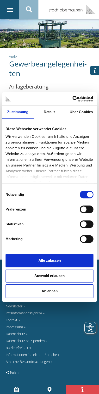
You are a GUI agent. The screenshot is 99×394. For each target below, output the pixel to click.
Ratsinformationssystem (24, 313)
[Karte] (49, 389)
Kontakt (11, 320)
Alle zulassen (49, 260)
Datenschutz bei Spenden (25, 341)
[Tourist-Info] (82, 389)
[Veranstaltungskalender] (16, 389)
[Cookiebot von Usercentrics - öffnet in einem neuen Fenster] (72, 99)
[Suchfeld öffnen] (28, 9)
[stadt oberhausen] (89, 9)
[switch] (86, 209)
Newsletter (14, 306)
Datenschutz (15, 334)
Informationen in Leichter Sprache (31, 354)
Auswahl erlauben (49, 276)
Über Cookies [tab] (81, 112)
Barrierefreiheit (17, 347)
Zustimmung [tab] (18, 112)
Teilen (14, 372)
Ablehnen (50, 291)
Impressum (14, 327)
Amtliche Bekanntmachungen (28, 361)
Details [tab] (50, 112)
